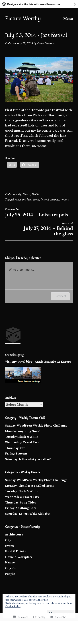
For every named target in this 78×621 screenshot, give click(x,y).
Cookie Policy (13, 606)
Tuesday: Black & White (21, 436)
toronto (65, 199)
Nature (10, 562)
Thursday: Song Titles (20, 502)
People (35, 194)
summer (54, 199)
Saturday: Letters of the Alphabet (27, 513)
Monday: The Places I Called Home (29, 485)
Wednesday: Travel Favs (22, 442)
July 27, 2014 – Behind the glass (48, 228)
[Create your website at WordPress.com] (39, 4)
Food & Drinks (15, 551)
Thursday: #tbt (15, 448)
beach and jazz (23, 199)
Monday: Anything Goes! (22, 431)
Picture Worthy (23, 18)
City (18, 194)
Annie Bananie (46, 43)
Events (26, 194)
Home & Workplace (19, 557)
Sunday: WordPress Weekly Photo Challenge (36, 425)
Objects (10, 568)
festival (45, 199)
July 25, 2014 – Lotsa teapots (36, 212)
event (36, 199)
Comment (60, 296)
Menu (68, 18)
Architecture (14, 534)
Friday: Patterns (16, 453)
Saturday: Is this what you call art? (28, 459)
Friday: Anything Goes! (21, 508)
